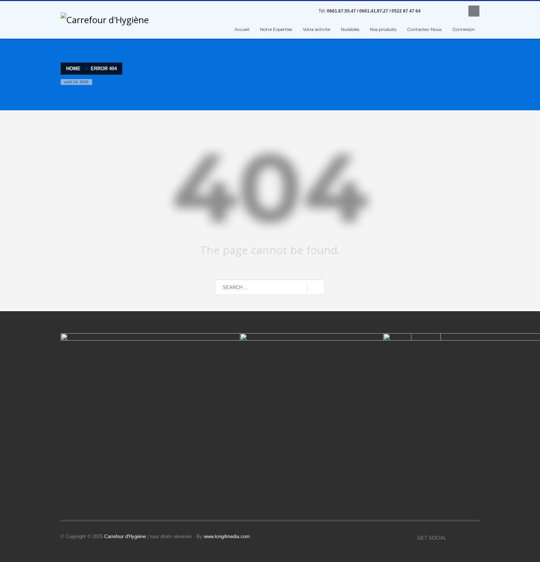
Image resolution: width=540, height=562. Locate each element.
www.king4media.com (227, 536)
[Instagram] (455, 11)
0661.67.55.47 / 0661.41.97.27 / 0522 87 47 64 (374, 11)
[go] (316, 287)
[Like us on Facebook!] (451, 538)
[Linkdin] (444, 11)
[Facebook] (433, 11)
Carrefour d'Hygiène (125, 536)
